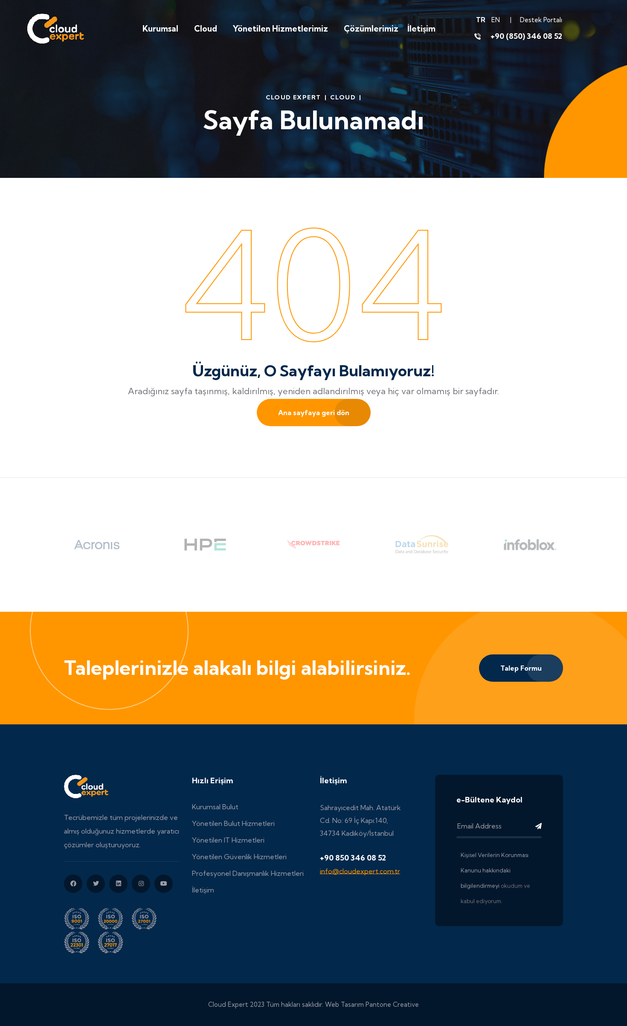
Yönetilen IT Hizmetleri (228, 840)
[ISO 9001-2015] (81, 917)
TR (480, 20)
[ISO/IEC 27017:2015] (114, 941)
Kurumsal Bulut (215, 806)
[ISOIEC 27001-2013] (147, 917)
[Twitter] (96, 884)
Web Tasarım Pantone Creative (372, 1004)
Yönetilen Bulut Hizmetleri (233, 823)
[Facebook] (73, 884)
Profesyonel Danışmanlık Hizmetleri (248, 873)
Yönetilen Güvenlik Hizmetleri (239, 856)
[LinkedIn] (118, 884)
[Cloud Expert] (55, 27)
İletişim (421, 28)
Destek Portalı (541, 20)
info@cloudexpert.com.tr (360, 871)
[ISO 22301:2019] (81, 941)
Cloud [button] (205, 28)
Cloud (343, 97)
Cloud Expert (293, 97)
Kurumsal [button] (160, 28)
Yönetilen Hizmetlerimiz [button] (280, 28)
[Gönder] (529, 826)
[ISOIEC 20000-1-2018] (114, 917)
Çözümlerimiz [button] (371, 28)
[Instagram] (141, 884)
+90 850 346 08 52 (353, 858)
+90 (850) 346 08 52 (526, 36)
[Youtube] (163, 884)
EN (495, 20)
